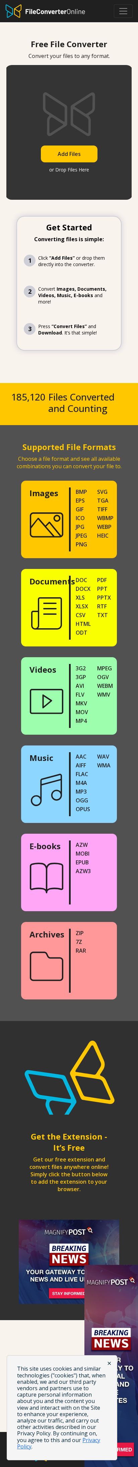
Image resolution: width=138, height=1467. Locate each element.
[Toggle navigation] (123, 11)
